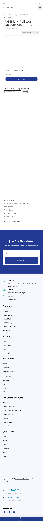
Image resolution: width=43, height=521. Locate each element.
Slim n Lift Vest (8, 422)
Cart (4, 349)
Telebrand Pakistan (22, 479)
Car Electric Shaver (10, 213)
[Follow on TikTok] (9, 512)
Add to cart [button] (21, 79)
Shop (4, 444)
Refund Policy (8, 319)
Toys (4, 388)
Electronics (6, 368)
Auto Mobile (7, 376)
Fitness (5, 364)
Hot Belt (5, 403)
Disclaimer (6, 330)
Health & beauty (9, 372)
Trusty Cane (8, 210)
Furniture (6, 380)
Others (5, 392)
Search (25, 92)
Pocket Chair (8, 207)
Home (6, 15)
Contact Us (6, 448)
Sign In (5, 341)
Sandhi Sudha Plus (9, 407)
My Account (7, 345)
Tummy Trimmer (8, 418)
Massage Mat (9, 216)
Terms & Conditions (9, 327)
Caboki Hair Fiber (9, 414)
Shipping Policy (8, 315)
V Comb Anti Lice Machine (12, 410)
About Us (6, 311)
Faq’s (4, 452)
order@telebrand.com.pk (16, 293)
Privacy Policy (7, 323)
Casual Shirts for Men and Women (16, 204)
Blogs (4, 456)
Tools (4, 384)
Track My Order (8, 353)
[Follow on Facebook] (5, 512)
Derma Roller (7, 426)
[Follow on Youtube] (14, 512)
